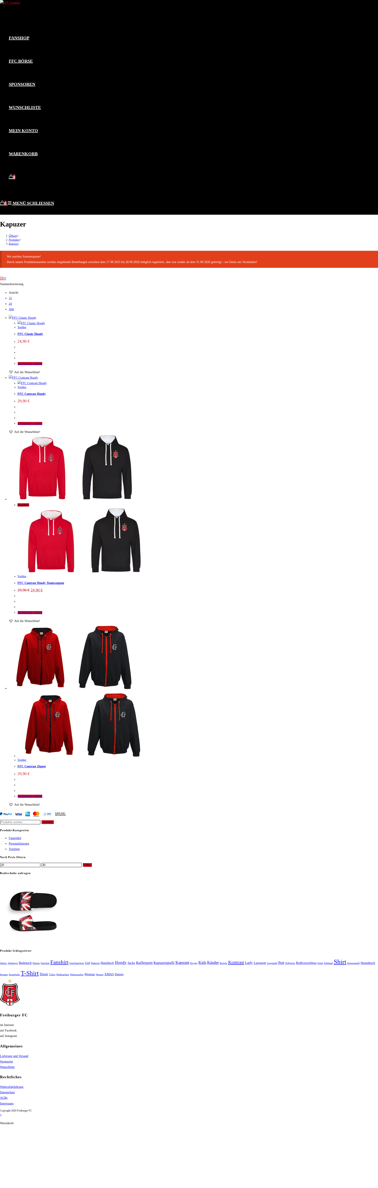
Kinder (213, 962)
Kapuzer (14, 243)
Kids (202, 962)
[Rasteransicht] (1, 278)
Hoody (121, 962)
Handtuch (107, 963)
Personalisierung (19, 843)
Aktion (3, 963)
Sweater (4, 974)
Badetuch (25, 963)
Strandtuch (367, 963)
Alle (11, 309)
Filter (87, 865)
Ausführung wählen (30, 363)
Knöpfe (223, 963)
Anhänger (13, 963)
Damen (36, 963)
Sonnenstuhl (353, 963)
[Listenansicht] (4, 278)
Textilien (22, 327)
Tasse (44, 974)
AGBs (3, 1097)
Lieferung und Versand (14, 1056)
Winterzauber (77, 974)
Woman (89, 974)
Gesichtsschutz (76, 963)
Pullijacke (290, 963)
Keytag (194, 963)
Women (99, 974)
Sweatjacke (14, 974)
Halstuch (95, 963)
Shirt (340, 961)
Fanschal (45, 963)
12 (10, 298)
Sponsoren (6, 1061)
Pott (281, 963)
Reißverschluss (306, 963)
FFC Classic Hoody (30, 334)
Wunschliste (7, 1067)
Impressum (7, 1103)
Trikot (52, 974)
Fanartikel (15, 838)
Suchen (47, 822)
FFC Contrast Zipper (32, 766)
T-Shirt (30, 973)
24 (10, 303)
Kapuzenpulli (164, 963)
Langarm (260, 963)
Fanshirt (59, 962)
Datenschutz (7, 1092)
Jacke (131, 963)
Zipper (119, 974)
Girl (87, 963)
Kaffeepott (144, 963)
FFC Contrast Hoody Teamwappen (41, 583)
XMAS (109, 974)
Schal (320, 963)
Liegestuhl (272, 963)
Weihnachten (62, 974)
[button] (24, 372)
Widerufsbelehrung (11, 1087)
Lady (249, 963)
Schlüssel (328, 963)
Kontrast (236, 962)
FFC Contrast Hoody (32, 393)
